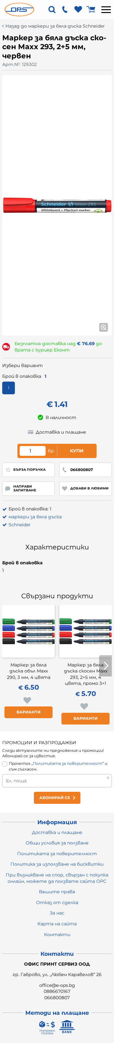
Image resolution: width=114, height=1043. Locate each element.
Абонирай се (54, 797)
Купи (77, 451)
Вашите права (57, 892)
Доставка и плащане (57, 832)
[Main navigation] (106, 9)
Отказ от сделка (57, 902)
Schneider (20, 525)
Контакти (57, 934)
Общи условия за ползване (57, 843)
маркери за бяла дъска (35, 517)
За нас (57, 913)
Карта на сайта (57, 924)
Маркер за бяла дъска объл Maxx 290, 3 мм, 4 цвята (28, 671)
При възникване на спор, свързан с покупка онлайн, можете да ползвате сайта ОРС (57, 878)
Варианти (28, 712)
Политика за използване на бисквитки (57, 864)
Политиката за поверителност (67, 763)
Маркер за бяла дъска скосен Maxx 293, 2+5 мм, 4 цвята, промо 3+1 (85, 674)
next (105, 665)
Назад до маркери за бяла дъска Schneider (55, 26)
